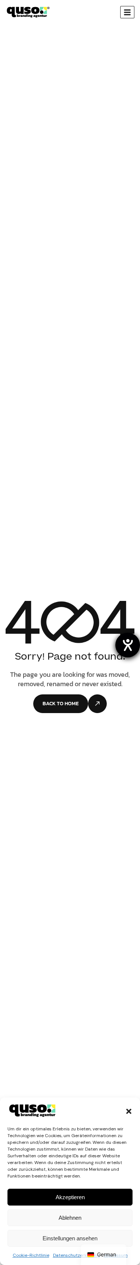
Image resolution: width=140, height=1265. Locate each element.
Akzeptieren (70, 1197)
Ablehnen (70, 1218)
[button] (129, 1110)
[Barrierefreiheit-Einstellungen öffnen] (127, 645)
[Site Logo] (28, 11)
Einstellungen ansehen (70, 1238)
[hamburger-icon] (127, 12)
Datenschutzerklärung (76, 1255)
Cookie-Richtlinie (31, 1255)
